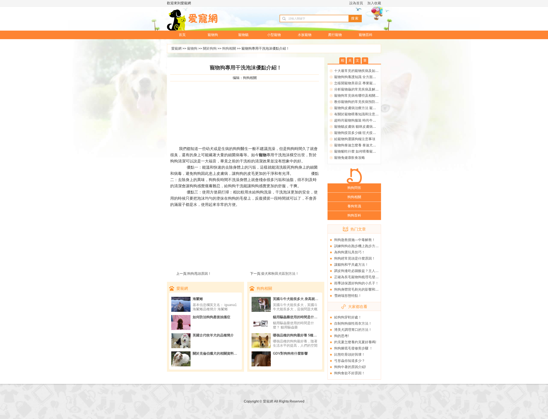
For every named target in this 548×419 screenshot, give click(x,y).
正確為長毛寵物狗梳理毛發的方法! (360, 277)
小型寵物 (274, 35)
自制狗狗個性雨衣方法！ (353, 323)
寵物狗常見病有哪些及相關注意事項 (361, 95)
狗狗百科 (354, 215)
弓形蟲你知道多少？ (349, 361)
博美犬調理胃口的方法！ (353, 329)
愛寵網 (176, 48)
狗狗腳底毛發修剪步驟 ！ (353, 348)
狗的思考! (341, 336)
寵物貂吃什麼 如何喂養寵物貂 (357, 151)
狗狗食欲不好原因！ (349, 373)
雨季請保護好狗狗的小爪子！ (356, 283)
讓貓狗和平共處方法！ (351, 264)
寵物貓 (243, 35)
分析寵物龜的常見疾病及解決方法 (360, 89)
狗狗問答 (354, 188)
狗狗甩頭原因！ (199, 273)
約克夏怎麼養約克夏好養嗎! (355, 342)
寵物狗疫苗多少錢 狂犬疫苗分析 (358, 133)
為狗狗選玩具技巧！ (349, 252)
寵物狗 (213, 35)
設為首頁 (356, 3)
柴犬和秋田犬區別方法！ (280, 273)
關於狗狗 (210, 48)
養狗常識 (354, 206)
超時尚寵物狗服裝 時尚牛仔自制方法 (362, 120)
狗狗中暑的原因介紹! (350, 367)
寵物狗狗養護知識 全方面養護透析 (360, 77)
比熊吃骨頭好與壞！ (349, 354)
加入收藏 (374, 3)
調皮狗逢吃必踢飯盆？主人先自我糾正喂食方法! (370, 271)
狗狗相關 (229, 48)
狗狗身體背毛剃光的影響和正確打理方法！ (366, 289)
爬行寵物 (335, 35)
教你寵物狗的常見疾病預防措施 (358, 102)
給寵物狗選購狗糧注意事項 (354, 139)
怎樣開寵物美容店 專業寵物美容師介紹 (363, 83)
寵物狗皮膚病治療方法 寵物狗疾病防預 (363, 108)
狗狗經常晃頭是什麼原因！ (354, 258)
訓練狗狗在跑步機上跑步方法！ (358, 246)
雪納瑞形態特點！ (348, 295)
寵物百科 (365, 35)
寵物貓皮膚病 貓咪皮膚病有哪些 (358, 126)
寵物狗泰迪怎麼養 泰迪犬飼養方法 (360, 145)
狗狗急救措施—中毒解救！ (354, 240)
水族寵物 (304, 35)
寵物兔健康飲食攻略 (349, 157)
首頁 (182, 35)
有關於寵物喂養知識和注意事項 (358, 114)
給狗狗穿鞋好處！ (348, 317)
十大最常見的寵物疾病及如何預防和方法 (365, 71)
